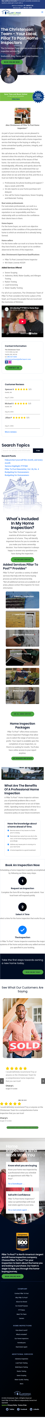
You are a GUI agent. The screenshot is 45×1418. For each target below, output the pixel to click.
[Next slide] (43, 1081)
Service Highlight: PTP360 (16, 466)
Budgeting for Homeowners (17, 472)
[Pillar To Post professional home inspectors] (11, 12)
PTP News (21, 1310)
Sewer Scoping (21, 1375)
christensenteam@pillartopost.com (18, 359)
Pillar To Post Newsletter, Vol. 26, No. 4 (22, 469)
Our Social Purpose (21, 1306)
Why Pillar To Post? (21, 1297)
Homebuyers (21, 1343)
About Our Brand (21, 1302)
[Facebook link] (6, 362)
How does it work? (22, 1330)
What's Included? (21, 1334)
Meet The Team (21, 1314)
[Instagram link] (10, 362)
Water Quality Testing (21, 1379)
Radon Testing (21, 1371)
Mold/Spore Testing (21, 1367)
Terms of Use (22, 1405)
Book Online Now (12, 62)
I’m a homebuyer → (16, 1184)
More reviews (11, 432)
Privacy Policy (9, 1405)
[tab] (19, 1100)
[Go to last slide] (2, 1081)
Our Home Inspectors (21, 1338)
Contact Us (13, 368)
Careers (21, 1318)
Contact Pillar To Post (22, 1293)
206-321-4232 (12, 357)
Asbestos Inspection (21, 1359)
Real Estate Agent (21, 1347)
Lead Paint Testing (21, 1363)
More (21, 1384)
